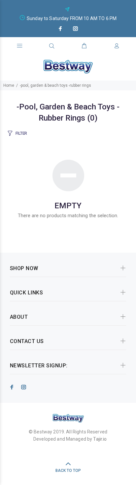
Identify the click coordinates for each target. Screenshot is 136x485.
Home (8, 85)
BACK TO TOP (68, 470)
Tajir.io (100, 439)
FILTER (21, 133)
